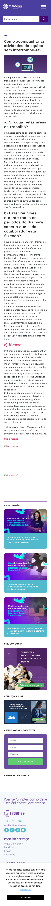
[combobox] (21, 19)
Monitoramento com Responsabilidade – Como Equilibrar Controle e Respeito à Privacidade (25, 631)
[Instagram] (17, 830)
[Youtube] (23, 830)
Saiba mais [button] (25, 889)
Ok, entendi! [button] (25, 898)
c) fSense (12, 345)
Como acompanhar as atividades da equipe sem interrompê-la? (24, 45)
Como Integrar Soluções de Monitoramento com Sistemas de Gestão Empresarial (22, 587)
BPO (5, 35)
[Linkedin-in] (12, 830)
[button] (44, 7)
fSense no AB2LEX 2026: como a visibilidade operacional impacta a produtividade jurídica (23, 539)
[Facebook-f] (6, 830)
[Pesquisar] (44, 19)
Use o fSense (11, 439)
